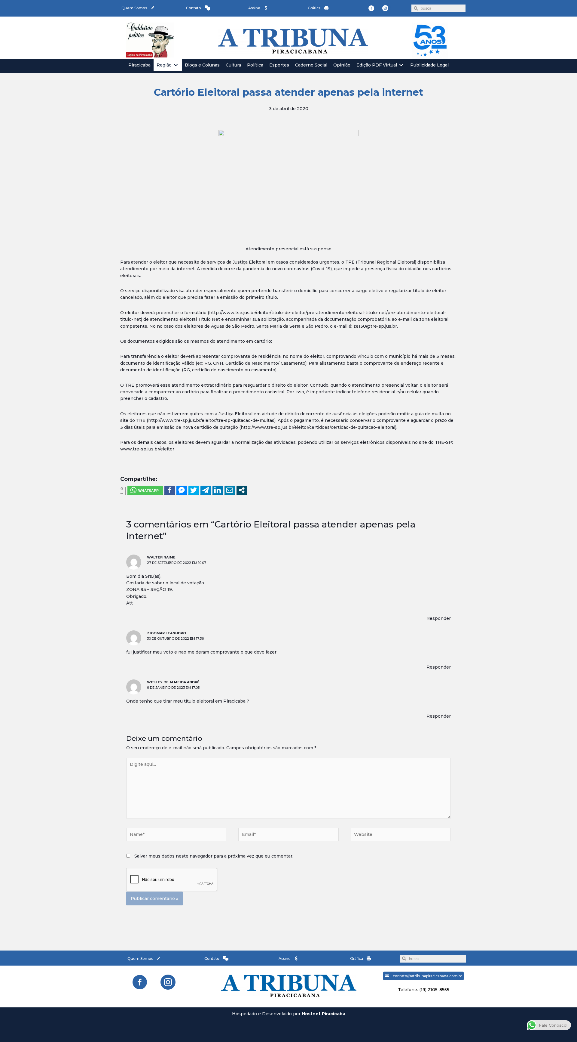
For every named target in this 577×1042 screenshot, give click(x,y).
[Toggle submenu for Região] (175, 65)
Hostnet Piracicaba (323, 1013)
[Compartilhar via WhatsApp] (145, 490)
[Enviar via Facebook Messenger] (181, 490)
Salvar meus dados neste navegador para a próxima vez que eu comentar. (213, 856)
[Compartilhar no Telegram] (205, 490)
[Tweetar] (193, 490)
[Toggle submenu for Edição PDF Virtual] (401, 65)
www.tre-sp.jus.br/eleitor (147, 449)
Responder (438, 618)
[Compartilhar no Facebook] (169, 490)
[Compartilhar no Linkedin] (217, 490)
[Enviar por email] (229, 490)
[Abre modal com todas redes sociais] (242, 490)
